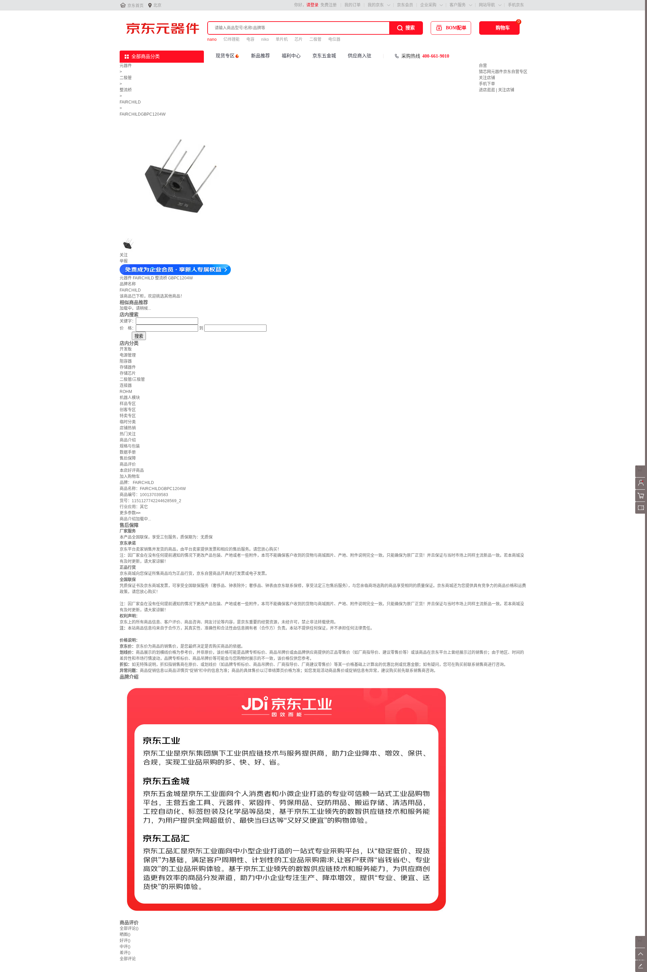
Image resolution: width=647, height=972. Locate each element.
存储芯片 (128, 373)
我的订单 (352, 5)
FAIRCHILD (130, 102)
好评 (125, 940)
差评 (125, 952)
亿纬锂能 (231, 39)
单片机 (282, 39)
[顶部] (641, 958)
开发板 (126, 349)
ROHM (126, 391)
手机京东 (516, 5)
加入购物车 (130, 476)
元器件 (126, 65)
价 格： (128, 328)
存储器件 (128, 367)
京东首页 (135, 5)
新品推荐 (260, 55)
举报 (124, 261)
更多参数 (130, 513)
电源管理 (128, 355)
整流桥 (126, 90)
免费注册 (328, 5)
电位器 (334, 39)
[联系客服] (641, 476)
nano (212, 39)
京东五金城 (324, 55)
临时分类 (128, 422)
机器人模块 (130, 397)
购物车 (503, 27)
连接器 (126, 385)
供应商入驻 (359, 55)
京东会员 (405, 5)
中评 (125, 946)
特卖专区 (128, 416)
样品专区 (128, 403)
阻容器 (126, 361)
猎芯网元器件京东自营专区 (503, 71)
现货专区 (225, 55)
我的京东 (376, 5)
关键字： (128, 321)
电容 (250, 39)
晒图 (125, 934)
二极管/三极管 (132, 379)
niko (265, 39)
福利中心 (291, 55)
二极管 (315, 39)
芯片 (299, 39)
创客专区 (128, 409)
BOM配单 (456, 27)
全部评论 (129, 928)
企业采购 (428, 5)
